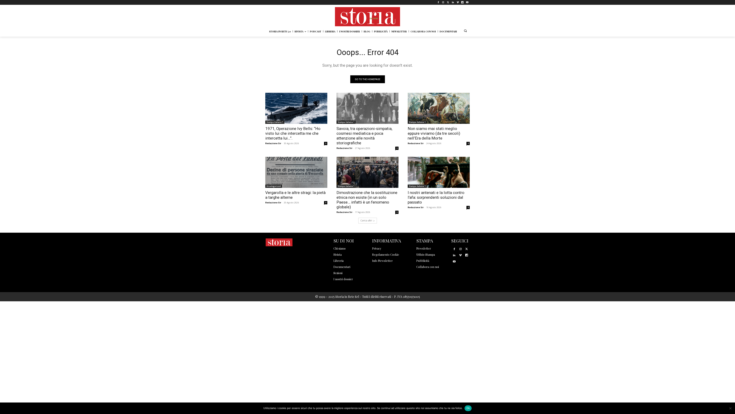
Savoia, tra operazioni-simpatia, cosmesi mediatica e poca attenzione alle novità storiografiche (364, 135)
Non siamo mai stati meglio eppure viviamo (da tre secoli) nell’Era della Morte (434, 133)
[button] (465, 30)
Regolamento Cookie (385, 254)
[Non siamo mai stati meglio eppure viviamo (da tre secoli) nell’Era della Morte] (439, 108)
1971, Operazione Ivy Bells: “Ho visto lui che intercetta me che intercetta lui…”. (292, 133)
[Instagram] (443, 2)
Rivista (337, 254)
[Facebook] (438, 2)
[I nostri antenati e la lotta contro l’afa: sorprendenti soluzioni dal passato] (439, 172)
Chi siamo (339, 248)
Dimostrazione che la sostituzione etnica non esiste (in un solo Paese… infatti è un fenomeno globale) (366, 199)
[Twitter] (448, 2)
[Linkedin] (452, 2)
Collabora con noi (427, 267)
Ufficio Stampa (425, 254)
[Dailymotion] (462, 2)
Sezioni (337, 273)
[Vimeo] (457, 2)
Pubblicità (422, 261)
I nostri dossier (343, 279)
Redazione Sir (273, 143)
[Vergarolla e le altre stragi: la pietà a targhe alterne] (296, 172)
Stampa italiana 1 (274, 122)
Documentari (341, 267)
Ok (468, 408)
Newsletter (423, 248)
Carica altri (366, 220)
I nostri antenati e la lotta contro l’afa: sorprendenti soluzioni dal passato (436, 197)
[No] (730, 408)
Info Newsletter (382, 261)
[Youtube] (467, 2)
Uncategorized (273, 186)
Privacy (376, 248)
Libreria (338, 261)
